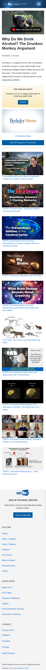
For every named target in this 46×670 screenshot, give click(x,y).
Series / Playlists (9, 544)
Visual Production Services (13, 609)
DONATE (23, 102)
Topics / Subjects (9, 539)
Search (5, 571)
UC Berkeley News (23, 136)
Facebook (6, 641)
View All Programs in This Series (23, 143)
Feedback (6, 635)
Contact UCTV (8, 630)
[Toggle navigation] (38, 4)
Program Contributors (11, 598)
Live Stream (7, 555)
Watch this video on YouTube (26, 30)
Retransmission (8, 566)
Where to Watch (8, 560)
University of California (11, 614)
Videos (5, 533)
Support (5, 603)
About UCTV (7, 587)
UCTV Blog (6, 593)
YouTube (5, 647)
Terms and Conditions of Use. (19, 668)
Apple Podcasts (8, 653)
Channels (6, 549)
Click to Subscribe (23, 515)
